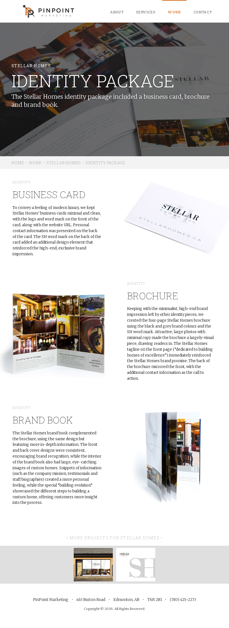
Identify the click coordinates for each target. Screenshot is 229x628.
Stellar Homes (63, 162)
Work (174, 12)
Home (17, 162)
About (117, 12)
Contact (203, 12)
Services (145, 12)
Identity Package (105, 162)
